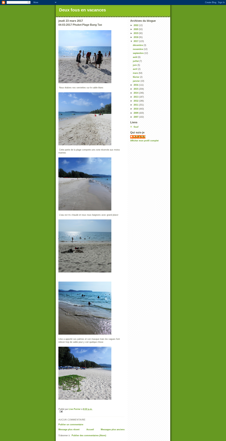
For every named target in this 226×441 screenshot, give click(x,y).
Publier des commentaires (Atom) (89, 435)
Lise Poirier (139, 136)
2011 (136, 105)
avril (135, 69)
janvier (136, 81)
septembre (138, 53)
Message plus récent (68, 429)
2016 (136, 85)
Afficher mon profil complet (144, 140)
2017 (136, 41)
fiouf (136, 127)
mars (136, 73)
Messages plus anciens (113, 429)
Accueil (90, 429)
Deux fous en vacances (82, 9)
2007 (136, 117)
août (135, 57)
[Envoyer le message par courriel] (91, 411)
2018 (136, 37)
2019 (136, 33)
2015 (136, 89)
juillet (136, 61)
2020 (136, 29)
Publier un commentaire (70, 424)
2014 (136, 93)
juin (135, 65)
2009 (136, 113)
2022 (136, 25)
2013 (136, 97)
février (136, 77)
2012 (136, 101)
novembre (138, 49)
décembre (138, 45)
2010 (136, 109)
